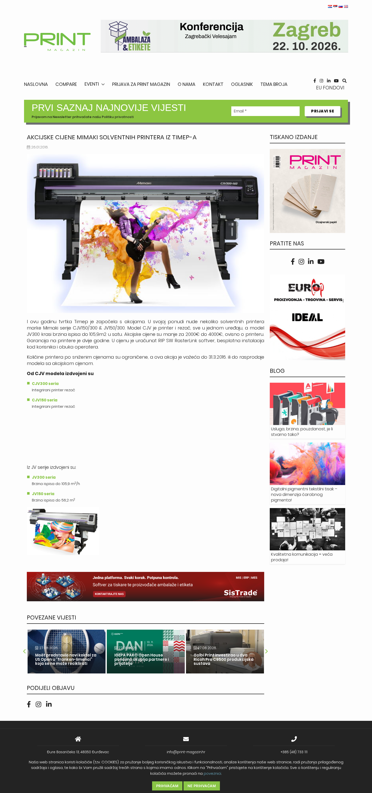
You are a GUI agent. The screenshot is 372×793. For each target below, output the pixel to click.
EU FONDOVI (330, 87)
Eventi (92, 84)
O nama (186, 84)
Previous (24, 651)
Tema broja (273, 84)
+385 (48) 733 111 (294, 752)
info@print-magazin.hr (186, 752)
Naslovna (36, 84)
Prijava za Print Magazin (141, 84)
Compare (66, 84)
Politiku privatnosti (118, 116)
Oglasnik (242, 84)
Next (266, 651)
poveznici (212, 773)
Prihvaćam (167, 786)
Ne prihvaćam (202, 786)
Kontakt (213, 84)
